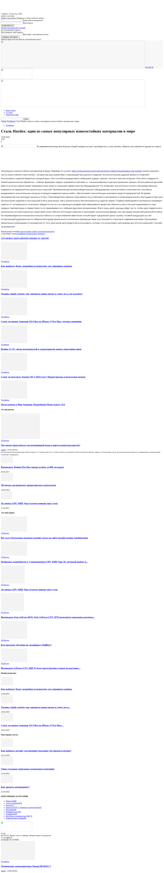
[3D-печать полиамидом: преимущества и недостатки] (7, 481)
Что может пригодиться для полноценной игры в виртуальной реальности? (40, 445)
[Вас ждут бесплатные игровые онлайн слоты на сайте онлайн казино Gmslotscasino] (14, 531)
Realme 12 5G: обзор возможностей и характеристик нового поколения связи (41, 349)
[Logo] (16, 78)
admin (3, 450)
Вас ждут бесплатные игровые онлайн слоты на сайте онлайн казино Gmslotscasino (44, 538)
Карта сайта (10, 110)
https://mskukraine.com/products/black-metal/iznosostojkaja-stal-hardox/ (107, 171)
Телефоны (11, 121)
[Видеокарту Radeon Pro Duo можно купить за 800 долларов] (7, 462)
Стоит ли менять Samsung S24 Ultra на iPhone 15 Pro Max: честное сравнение (41, 321)
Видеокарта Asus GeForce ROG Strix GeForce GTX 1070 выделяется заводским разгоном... (48, 617)
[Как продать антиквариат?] (7, 782)
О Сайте (9, 113)
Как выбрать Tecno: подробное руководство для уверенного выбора (36, 266)
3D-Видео (5, 441)
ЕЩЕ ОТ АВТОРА (41, 238)
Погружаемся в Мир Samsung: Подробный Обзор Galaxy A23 (33, 404)
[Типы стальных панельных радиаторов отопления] (7, 764)
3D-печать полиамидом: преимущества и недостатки (28, 485)
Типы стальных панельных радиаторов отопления (27, 769)
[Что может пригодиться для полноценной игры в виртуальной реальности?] (20, 438)
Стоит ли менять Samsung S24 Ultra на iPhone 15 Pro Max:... (32, 725)
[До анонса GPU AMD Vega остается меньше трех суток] (6, 499)
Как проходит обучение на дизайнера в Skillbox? (26, 645)
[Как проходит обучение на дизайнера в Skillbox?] (14, 638)
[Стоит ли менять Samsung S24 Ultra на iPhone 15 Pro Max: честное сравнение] (14, 315)
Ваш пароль (28, 23)
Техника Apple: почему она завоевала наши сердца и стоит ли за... (35, 707)
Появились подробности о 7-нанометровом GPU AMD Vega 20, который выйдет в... (44, 562)
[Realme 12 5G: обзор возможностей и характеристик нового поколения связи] (14, 342)
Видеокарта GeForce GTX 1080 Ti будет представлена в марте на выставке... (40, 668)
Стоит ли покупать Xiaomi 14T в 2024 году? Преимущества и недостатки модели (43, 377)
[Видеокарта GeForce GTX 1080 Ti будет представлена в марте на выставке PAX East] (14, 661)
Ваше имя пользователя (33, 20)
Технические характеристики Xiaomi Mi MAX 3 (26, 866)
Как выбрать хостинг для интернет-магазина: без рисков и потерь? (36, 750)
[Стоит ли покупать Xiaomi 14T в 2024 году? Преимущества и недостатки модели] (14, 370)
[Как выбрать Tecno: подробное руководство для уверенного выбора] (14, 259)
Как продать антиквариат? (15, 787)
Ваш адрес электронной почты (35, 34)
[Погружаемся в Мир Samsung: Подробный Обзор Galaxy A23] (14, 398)
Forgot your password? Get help (13, 28)
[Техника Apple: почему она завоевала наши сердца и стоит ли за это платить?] (14, 287)
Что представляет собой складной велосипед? (36, 231)
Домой (3, 121)
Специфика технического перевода (30, 234)
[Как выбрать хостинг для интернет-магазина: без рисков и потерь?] (7, 746)
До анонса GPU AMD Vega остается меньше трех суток (29, 503)
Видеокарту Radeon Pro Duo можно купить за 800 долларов (32, 467)
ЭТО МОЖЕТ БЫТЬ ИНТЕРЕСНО (17, 238)
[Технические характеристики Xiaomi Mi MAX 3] (18, 859)
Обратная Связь (12, 115)
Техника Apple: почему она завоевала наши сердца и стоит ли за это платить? (42, 294)
